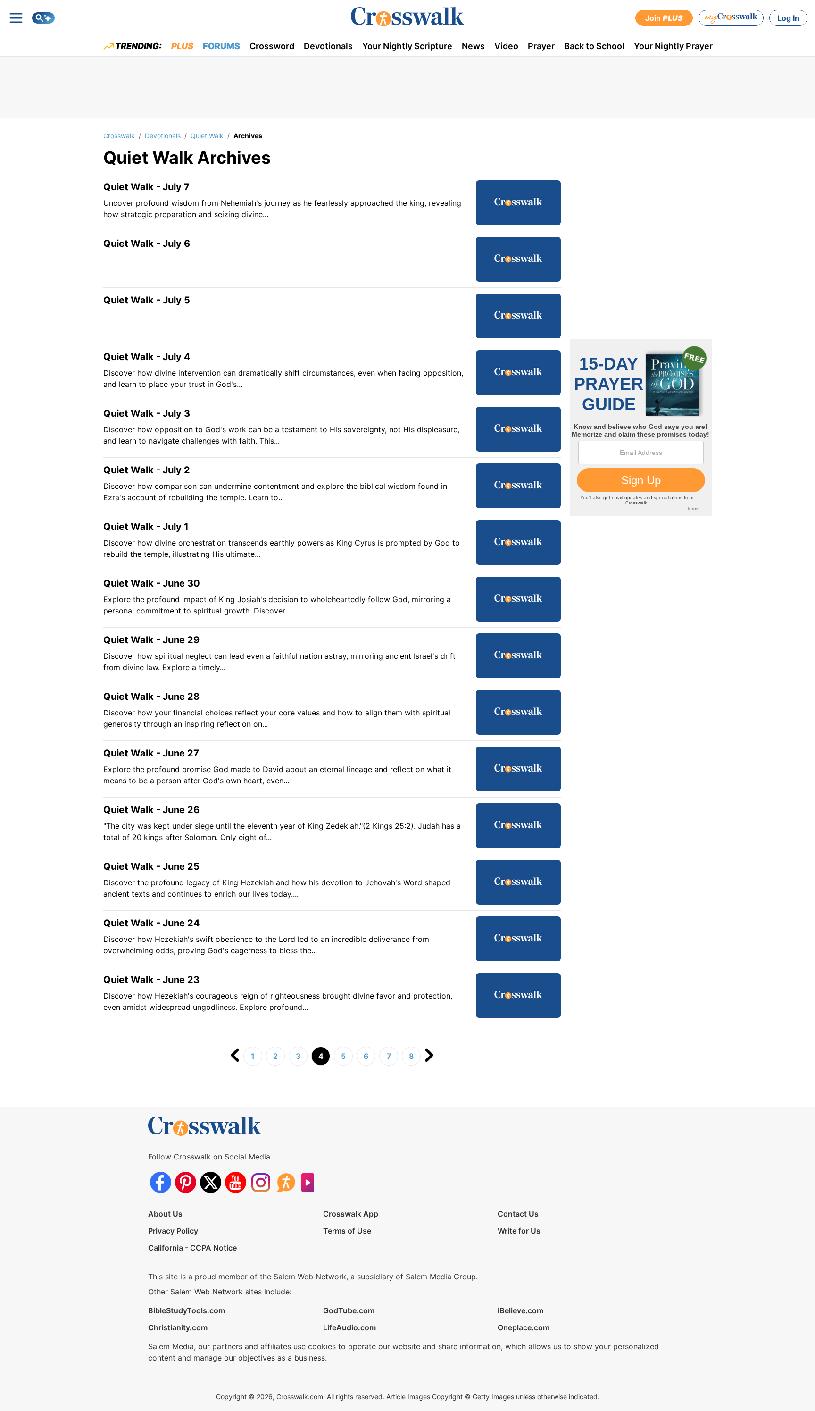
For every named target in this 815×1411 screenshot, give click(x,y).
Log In (788, 18)
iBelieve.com (520, 1310)
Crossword (271, 46)
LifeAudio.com (349, 1327)
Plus (182, 46)
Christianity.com (178, 1327)
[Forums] (285, 1182)
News (473, 46)
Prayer (541, 46)
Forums (221, 46)
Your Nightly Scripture (407, 46)
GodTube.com (348, 1310)
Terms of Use (347, 1230)
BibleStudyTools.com (186, 1310)
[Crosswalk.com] (407, 16)
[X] (210, 1182)
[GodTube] (310, 1182)
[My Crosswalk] (731, 18)
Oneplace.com (523, 1327)
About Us (165, 1213)
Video (506, 46)
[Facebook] (160, 1182)
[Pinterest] (185, 1182)
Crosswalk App (350, 1213)
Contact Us (518, 1213)
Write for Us (519, 1230)
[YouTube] (235, 1182)
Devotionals (328, 46)
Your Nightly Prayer (673, 46)
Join (664, 18)
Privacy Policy (173, 1230)
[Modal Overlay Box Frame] (641, 427)
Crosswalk (119, 136)
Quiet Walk (207, 136)
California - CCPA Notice (192, 1247)
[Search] (43, 17)
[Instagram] (260, 1182)
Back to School (594, 46)
